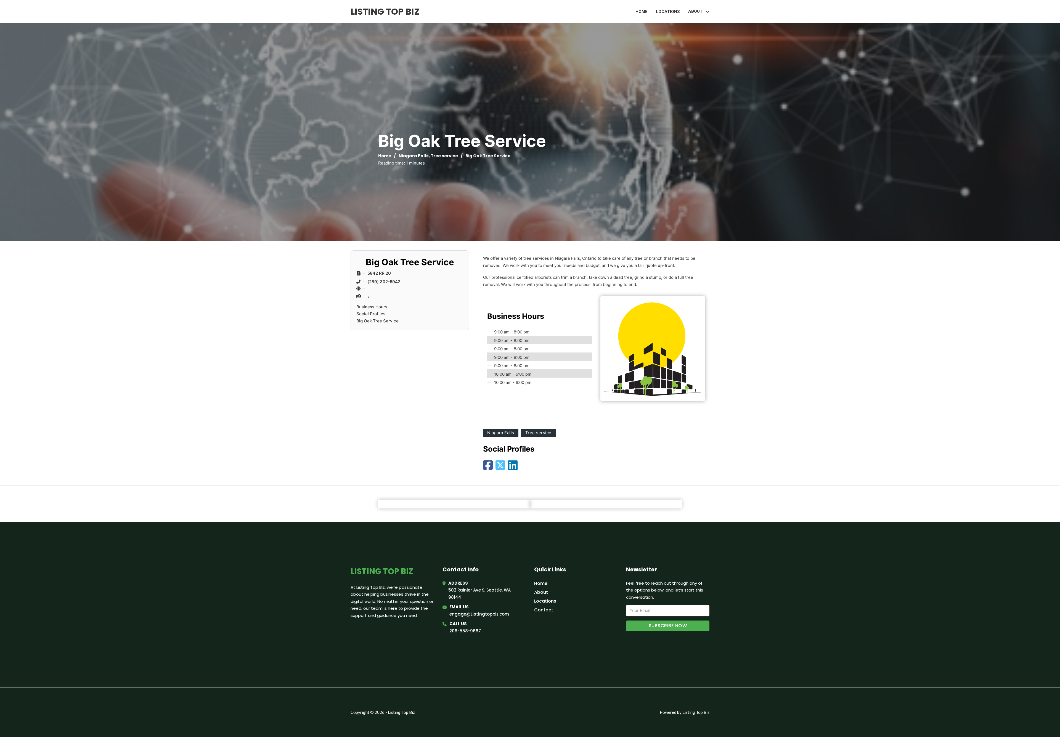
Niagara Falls (414, 156)
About (541, 592)
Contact (543, 610)
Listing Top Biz (385, 11)
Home (641, 11)
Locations (668, 11)
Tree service (444, 156)
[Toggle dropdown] (707, 12)
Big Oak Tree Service (377, 321)
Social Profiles (370, 313)
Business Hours (371, 306)
